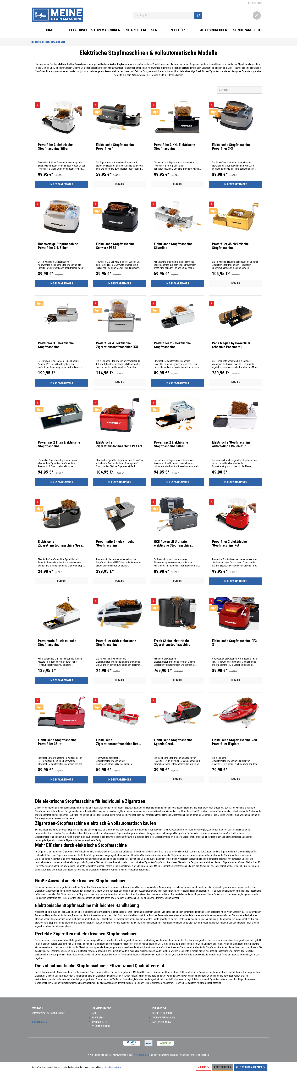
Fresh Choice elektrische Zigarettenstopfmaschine (172, 642)
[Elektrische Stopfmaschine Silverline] (177, 216)
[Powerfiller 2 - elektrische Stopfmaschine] (177, 315)
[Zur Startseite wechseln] (57, 14)
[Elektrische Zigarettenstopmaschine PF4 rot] (119, 415)
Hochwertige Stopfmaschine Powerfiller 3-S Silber (58, 246)
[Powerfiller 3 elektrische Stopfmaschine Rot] (235, 514)
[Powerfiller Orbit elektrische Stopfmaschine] (119, 613)
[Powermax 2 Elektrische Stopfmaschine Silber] (177, 415)
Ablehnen (203, 1067)
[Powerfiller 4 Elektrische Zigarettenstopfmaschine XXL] (119, 315)
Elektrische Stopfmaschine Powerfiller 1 (115, 146)
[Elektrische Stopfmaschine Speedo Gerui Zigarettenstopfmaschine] (177, 712)
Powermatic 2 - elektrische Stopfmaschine (57, 642)
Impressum (98, 1017)
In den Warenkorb (61, 184)
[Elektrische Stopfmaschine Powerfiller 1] (119, 117)
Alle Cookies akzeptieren (250, 1067)
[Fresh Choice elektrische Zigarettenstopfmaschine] (177, 613)
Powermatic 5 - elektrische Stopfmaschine (115, 543)
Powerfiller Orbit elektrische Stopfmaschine (116, 642)
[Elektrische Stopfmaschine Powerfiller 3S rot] (61, 712)
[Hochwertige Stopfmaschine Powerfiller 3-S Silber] (61, 216)
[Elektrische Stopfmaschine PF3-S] (235, 613)
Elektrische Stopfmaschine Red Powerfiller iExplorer (234, 742)
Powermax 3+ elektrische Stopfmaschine (56, 345)
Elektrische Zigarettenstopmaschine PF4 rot (119, 444)
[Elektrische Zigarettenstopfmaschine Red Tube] (119, 712)
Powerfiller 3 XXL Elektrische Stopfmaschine (174, 146)
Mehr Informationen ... (113, 1067)
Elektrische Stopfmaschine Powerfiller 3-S (231, 146)
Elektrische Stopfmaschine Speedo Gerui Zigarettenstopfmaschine (173, 742)
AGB (94, 1013)
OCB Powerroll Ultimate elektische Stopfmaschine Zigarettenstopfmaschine (172, 543)
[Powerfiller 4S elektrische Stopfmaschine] (235, 216)
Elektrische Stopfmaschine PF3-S (235, 642)
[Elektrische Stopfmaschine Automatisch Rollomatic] (235, 415)
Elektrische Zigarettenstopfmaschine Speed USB (61, 543)
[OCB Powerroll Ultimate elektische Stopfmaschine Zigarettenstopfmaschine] (177, 514)
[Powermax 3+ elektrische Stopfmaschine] (61, 315)
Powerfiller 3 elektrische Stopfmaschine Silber (55, 146)
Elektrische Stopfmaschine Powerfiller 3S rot (57, 742)
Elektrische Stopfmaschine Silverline (173, 246)
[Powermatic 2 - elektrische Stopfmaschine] (61, 613)
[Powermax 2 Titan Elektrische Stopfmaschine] (61, 415)
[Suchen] (198, 15)
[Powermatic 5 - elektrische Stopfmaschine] (119, 514)
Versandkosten (101, 1026)
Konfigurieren (222, 1067)
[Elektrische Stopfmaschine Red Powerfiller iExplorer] (235, 712)
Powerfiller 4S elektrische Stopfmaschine (230, 246)
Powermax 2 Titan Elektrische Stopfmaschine (59, 444)
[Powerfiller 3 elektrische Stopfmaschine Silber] (61, 117)
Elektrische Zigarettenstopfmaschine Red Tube (117, 742)
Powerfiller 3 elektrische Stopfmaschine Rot (229, 543)
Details (119, 184)
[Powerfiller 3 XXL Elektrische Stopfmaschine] (177, 117)
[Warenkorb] (263, 15)
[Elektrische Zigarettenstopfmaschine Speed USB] (61, 514)
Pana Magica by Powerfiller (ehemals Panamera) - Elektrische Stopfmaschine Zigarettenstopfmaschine (231, 345)
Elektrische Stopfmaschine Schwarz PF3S (115, 246)
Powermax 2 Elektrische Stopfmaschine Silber (171, 444)
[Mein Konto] (257, 15)
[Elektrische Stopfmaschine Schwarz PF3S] (119, 216)
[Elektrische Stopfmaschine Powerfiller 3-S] (235, 117)
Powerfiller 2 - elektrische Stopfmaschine (172, 345)
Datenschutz (99, 1022)
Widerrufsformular (163, 1017)
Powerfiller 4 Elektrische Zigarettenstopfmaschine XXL (117, 345)
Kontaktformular (39, 1022)
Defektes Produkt (162, 1013)
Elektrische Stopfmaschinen (48, 42)
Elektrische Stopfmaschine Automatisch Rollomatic (231, 444)
